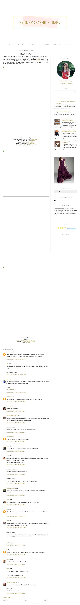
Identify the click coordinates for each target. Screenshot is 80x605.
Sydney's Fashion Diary (40, 22)
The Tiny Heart (10, 389)
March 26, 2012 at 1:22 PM (15, 422)
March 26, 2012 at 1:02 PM (15, 401)
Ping (7, 455)
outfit (28, 342)
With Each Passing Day (12, 415)
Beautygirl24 (9, 436)
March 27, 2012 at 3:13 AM (16, 545)
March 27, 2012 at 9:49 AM (16, 577)
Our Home (33, 44)
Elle (7, 363)
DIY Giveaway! (10, 542)
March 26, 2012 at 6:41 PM (15, 474)
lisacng (8, 406)
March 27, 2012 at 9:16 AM (16, 554)
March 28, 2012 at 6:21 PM (15, 593)
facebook (23, 340)
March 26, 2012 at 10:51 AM (16, 374)
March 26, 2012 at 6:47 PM (15, 483)
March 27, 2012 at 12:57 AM (16, 527)
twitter (28, 340)
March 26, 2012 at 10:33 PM (16, 516)
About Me (20, 44)
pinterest (33, 340)
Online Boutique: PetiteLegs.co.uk (63, 111)
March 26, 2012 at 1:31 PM (15, 432)
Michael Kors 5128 (25, 145)
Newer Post (5, 600)
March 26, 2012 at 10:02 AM (16, 359)
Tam (7, 520)
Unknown (8, 352)
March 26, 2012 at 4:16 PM (15, 464)
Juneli (7, 499)
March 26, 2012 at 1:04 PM (15, 411)
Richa (7, 568)
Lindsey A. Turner (11, 582)
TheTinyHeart (9, 379)
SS (7, 549)
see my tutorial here (29, 142)
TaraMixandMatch (11, 488)
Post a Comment (7, 597)
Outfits (57, 44)
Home (10, 44)
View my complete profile (66, 83)
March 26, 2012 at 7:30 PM (15, 495)
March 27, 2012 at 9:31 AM (16, 564)
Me (7, 509)
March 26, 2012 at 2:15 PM (15, 451)
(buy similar (35, 139)
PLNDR (38, 59)
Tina (7, 446)
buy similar (32, 143)
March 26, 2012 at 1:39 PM (15, 441)
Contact (68, 44)
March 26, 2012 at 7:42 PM (15, 504)
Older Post (46, 600)
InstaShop (45, 44)
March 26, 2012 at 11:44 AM (16, 392)
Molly (7, 559)
